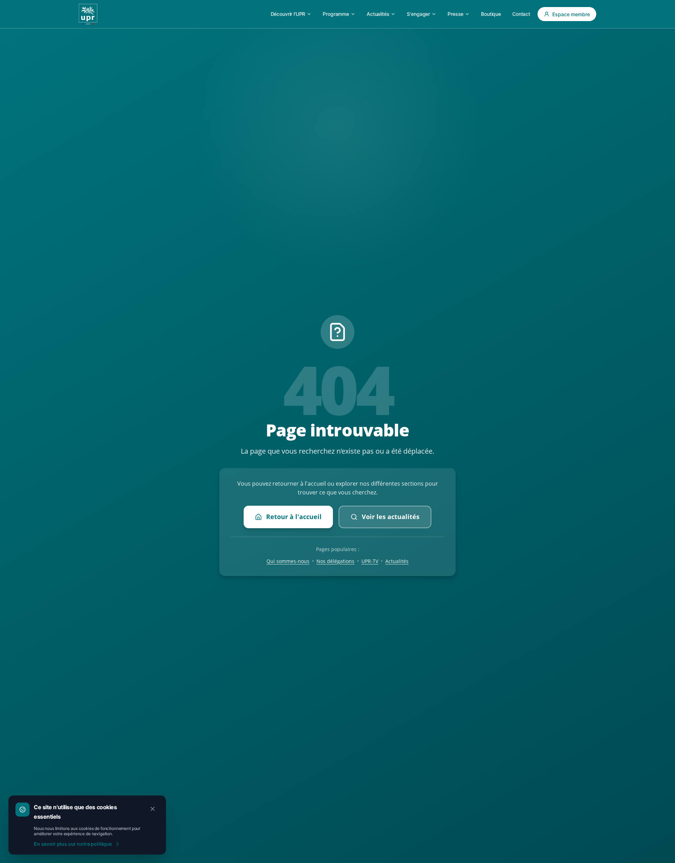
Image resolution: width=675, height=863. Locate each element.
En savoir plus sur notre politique (73, 844)
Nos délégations (335, 561)
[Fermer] (152, 809)
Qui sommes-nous (287, 561)
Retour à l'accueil (294, 516)
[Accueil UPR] (88, 14)
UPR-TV (369, 561)
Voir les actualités (390, 516)
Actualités (397, 561)
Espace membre (571, 14)
